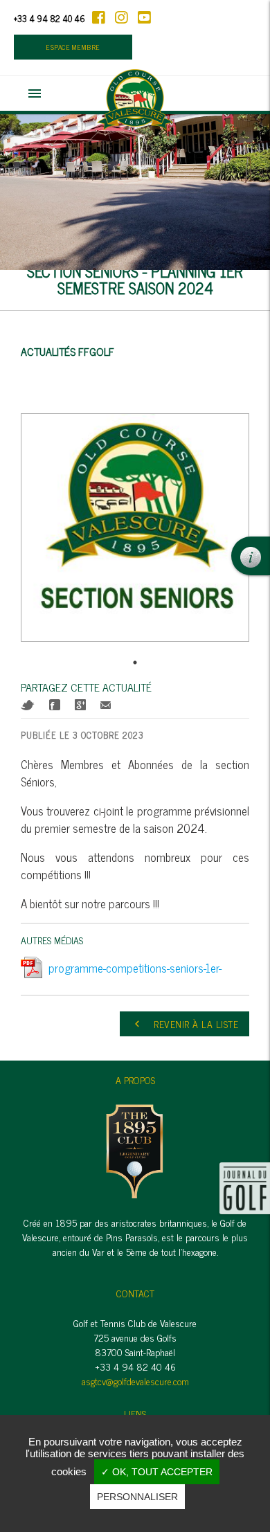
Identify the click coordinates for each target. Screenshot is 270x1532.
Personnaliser (137, 1496)
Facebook (54, 704)
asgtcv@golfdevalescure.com (135, 1381)
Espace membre (73, 47)
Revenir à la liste (184, 1023)
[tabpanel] (135, 532)
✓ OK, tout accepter (157, 1471)
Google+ (80, 704)
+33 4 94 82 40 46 (49, 18)
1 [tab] (135, 662)
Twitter (28, 705)
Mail (105, 705)
